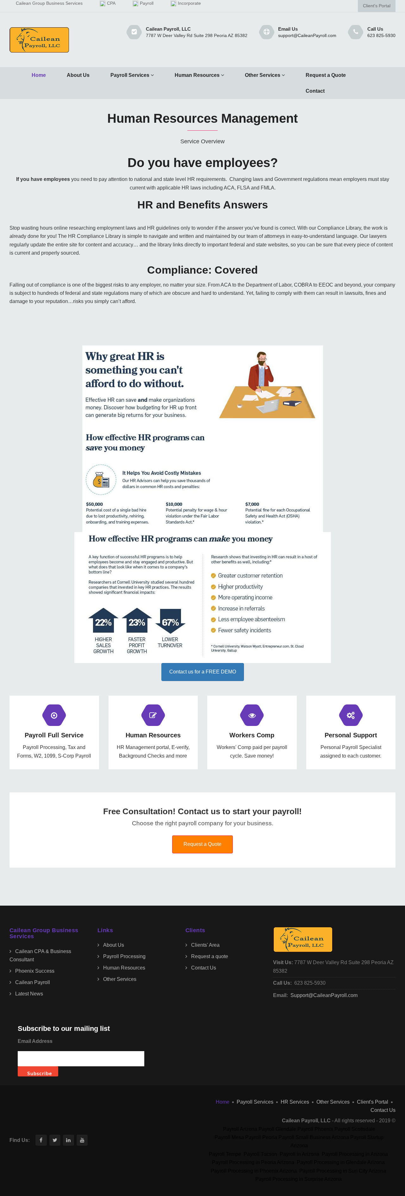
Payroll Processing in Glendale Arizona (341, 1162)
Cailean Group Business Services (49, 3)
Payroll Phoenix (315, 1129)
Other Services (119, 979)
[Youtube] (82, 1140)
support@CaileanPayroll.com (307, 35)
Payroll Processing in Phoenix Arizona (254, 1171)
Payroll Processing (124, 956)
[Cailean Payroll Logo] (39, 40)
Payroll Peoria (261, 1137)
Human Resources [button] (197, 75)
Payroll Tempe (225, 1154)
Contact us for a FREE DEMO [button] (202, 671)
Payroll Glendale (277, 1129)
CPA (111, 3)
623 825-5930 (381, 35)
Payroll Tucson (260, 1154)
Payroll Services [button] (129, 75)
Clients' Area (205, 945)
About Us (78, 75)
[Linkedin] (68, 1140)
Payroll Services (255, 1102)
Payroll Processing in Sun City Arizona (342, 1171)
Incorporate (189, 3)
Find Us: (19, 1140)
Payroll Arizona (240, 1129)
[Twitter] (54, 1140)
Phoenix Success (34, 971)
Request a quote (209, 956)
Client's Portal (376, 5)
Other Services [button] (262, 75)
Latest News (29, 993)
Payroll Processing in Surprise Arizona (298, 1179)
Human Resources (124, 967)
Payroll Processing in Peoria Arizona (253, 1162)
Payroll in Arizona (299, 1154)
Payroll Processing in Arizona (355, 1154)
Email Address (35, 1041)
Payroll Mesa (229, 1137)
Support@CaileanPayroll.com (324, 995)
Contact (315, 91)
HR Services (295, 1102)
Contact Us (203, 967)
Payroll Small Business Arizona (313, 1137)
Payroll (146, 3)
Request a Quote (326, 75)
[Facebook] (41, 1140)
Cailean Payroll (32, 982)
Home (39, 75)
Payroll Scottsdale (354, 1129)
